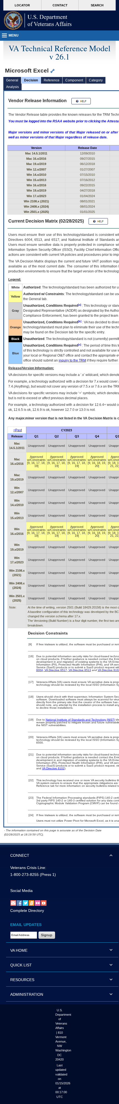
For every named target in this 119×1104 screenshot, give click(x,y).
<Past (17, 430)
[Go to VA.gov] (38, 20)
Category (96, 80)
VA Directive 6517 (55, 670)
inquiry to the (72, 360)
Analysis (12, 87)
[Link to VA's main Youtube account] (44, 903)
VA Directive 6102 (53, 768)
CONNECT (19, 855)
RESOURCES (22, 979)
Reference (52, 80)
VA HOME (18, 950)
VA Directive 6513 (79, 670)
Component (74, 80)
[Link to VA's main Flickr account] (38, 903)
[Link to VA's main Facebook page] (19, 903)
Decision (31, 80)
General (12, 80)
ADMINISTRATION (26, 994)
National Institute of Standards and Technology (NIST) (80, 719)
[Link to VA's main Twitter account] (25, 903)
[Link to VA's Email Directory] (13, 903)
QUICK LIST (21, 965)
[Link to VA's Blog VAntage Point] (32, 903)
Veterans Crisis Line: (28, 867)
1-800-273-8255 (24, 874)
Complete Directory (27, 910)
